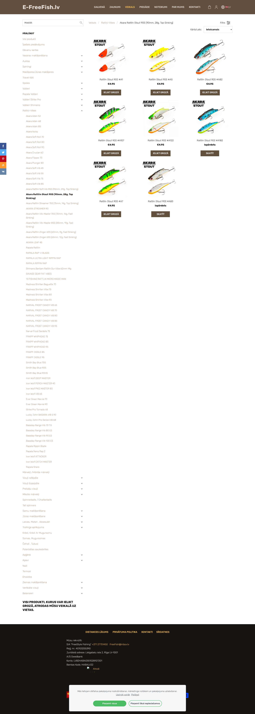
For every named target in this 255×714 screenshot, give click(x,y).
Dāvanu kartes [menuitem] (30, 50)
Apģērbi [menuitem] (27, 554)
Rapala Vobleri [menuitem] (30, 94)
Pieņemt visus (109, 703)
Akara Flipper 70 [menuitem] (34, 157)
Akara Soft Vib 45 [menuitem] (35, 168)
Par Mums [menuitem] (178, 7)
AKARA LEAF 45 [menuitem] (34, 242)
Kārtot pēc (195, 29)
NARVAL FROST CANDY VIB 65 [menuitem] (41, 305)
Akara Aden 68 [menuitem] (33, 121)
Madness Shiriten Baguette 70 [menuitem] (41, 284)
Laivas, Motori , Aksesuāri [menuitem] (36, 521)
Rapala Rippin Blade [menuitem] (36, 446)
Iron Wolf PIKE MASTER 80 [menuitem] (39, 388)
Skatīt (210, 153)
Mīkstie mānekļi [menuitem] (31, 494)
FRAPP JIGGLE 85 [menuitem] (35, 352)
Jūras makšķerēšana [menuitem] (34, 516)
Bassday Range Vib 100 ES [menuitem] (39, 440)
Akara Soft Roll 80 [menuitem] (35, 142)
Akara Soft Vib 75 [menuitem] (34, 178)
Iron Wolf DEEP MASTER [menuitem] (38, 378)
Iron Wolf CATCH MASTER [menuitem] (39, 461)
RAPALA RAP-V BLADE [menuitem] (37, 253)
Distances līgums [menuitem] (97, 632)
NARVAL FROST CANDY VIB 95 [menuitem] (41, 326)
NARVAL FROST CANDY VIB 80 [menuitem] (41, 315)
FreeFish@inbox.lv (119, 644)
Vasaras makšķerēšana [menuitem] (35, 55)
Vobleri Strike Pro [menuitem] (32, 99)
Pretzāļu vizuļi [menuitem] (30, 488)
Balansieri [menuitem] (28, 593)
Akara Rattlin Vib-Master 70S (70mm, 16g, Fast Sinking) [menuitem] (49, 215)
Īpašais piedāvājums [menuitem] (34, 44)
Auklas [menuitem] (26, 61)
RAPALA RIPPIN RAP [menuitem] (36, 263)
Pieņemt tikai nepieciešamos (145, 703)
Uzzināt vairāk (123, 694)
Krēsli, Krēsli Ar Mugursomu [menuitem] (37, 532)
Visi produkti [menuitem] (29, 39)
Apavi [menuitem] (26, 560)
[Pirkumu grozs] (209, 7)
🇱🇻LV (228, 7)
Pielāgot (135, 694)
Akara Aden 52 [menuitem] (33, 116)
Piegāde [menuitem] (144, 7)
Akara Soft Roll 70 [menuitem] (35, 137)
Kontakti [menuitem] (194, 7)
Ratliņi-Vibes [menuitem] (29, 110)
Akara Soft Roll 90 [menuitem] (35, 147)
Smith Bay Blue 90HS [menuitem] (37, 373)
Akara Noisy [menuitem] (32, 131)
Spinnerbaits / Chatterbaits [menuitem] (37, 499)
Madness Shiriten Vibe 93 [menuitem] (39, 299)
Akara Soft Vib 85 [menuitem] (35, 183)
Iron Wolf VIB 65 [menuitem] (34, 394)
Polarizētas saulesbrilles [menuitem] (35, 549)
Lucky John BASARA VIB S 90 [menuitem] (41, 414)
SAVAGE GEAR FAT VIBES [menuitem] (39, 273)
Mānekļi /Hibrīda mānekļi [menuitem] (36, 472)
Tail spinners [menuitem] (29, 505)
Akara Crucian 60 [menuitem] (34, 152)
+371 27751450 (100, 644)
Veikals (92, 22)
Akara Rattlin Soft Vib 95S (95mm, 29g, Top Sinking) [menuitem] (52, 189)
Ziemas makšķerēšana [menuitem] (35, 582)
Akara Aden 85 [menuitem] (33, 126)
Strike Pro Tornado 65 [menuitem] (37, 409)
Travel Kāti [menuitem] (28, 77)
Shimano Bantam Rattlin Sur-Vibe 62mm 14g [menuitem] (48, 268)
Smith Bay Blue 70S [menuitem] (36, 362)
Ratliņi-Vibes (108, 22)
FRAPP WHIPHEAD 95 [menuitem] (37, 347)
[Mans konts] (216, 7)
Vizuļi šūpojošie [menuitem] (31, 483)
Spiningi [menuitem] (27, 66)
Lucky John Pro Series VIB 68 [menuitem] (41, 420)
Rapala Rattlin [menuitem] (33, 247)
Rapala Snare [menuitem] (32, 467)
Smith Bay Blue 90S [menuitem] (36, 367)
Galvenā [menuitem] (99, 7)
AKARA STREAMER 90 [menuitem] (37, 208)
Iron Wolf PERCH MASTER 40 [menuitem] (40, 383)
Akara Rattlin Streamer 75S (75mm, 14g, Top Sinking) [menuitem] (52, 203)
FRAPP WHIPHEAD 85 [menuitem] (37, 341)
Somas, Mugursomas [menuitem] (34, 538)
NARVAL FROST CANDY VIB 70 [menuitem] (41, 310)
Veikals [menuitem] (130, 7)
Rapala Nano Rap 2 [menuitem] (35, 451)
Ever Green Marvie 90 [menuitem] (37, 404)
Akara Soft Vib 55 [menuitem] (35, 173)
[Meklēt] (81, 23)
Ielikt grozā (111, 92)
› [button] (82, 55)
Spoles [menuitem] (26, 83)
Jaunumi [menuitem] (114, 7)
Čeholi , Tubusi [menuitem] (30, 543)
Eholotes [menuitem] (27, 576)
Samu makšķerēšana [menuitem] (34, 510)
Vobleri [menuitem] (26, 88)
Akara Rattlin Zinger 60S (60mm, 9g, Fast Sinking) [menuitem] (51, 232)
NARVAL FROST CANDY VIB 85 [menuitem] (41, 320)
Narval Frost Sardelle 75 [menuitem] (38, 331)
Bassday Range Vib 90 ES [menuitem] (39, 435)
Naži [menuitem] (25, 565)
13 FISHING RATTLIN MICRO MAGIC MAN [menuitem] (46, 279)
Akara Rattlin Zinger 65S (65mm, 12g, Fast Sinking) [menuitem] (51, 237)
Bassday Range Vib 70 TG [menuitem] (39, 425)
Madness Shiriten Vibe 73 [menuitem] (38, 289)
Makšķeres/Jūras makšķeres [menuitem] (38, 72)
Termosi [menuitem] (27, 571)
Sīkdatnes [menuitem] (162, 632)
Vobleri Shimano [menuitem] (31, 105)
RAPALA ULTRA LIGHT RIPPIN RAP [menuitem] (43, 258)
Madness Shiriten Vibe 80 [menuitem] (39, 294)
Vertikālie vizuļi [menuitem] (31, 587)
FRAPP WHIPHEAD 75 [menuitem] (37, 336)
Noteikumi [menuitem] (160, 7)
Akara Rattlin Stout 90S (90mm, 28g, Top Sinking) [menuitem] (49, 196)
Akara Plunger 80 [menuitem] (35, 163)
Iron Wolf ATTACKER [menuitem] (36, 456)
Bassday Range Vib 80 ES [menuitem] (39, 430)
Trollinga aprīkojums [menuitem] (33, 527)
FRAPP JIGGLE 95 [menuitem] (35, 357)
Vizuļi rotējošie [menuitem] (30, 477)
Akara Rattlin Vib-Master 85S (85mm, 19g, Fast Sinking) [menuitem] (49, 225)
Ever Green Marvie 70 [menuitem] (36, 399)
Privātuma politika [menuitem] (125, 632)
